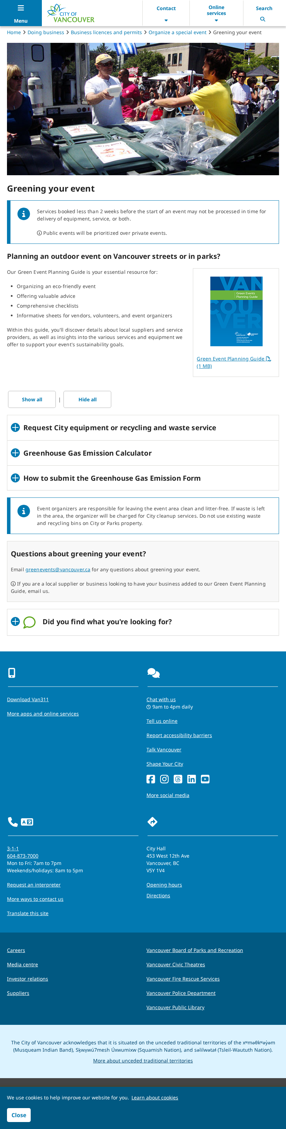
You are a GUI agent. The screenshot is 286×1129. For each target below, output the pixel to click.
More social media (167, 795)
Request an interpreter (34, 884)
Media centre (22, 964)
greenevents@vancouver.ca (57, 569)
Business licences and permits (106, 32)
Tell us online (162, 721)
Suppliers (18, 993)
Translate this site (27, 913)
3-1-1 (13, 848)
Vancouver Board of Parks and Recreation (194, 950)
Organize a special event (177, 32)
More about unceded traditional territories (143, 1060)
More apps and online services (43, 713)
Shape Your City (164, 763)
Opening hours (164, 884)
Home (14, 32)
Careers (16, 950)
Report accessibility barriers (179, 735)
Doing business (46, 32)
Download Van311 (28, 699)
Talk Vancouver (163, 749)
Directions (158, 895)
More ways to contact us (35, 899)
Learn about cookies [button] (154, 1097)
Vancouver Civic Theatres (175, 964)
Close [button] (19, 1115)
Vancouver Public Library (175, 1007)
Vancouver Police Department (181, 993)
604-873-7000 (22, 855)
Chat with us (161, 699)
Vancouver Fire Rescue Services (183, 978)
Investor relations (27, 978)
